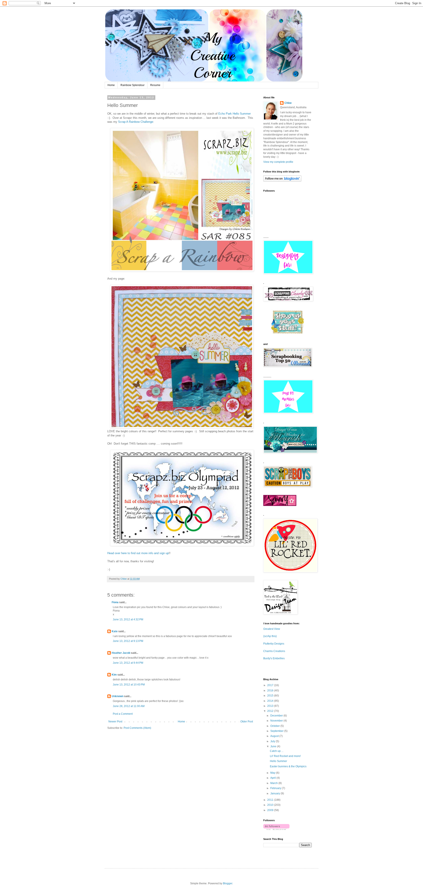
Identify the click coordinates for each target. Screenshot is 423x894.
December (277, 715)
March (274, 783)
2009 (270, 810)
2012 (270, 711)
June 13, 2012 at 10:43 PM (129, 684)
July (273, 741)
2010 (270, 804)
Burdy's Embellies (274, 658)
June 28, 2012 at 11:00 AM (129, 706)
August (274, 736)
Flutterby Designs (273, 643)
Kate (115, 631)
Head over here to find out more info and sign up (138, 553)
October (275, 725)
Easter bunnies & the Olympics (288, 766)
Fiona (115, 602)
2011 (270, 799)
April (273, 777)
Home (111, 85)
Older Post (246, 721)
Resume (155, 85)
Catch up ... (276, 751)
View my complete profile (278, 161)
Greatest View (271, 628)
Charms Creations (274, 651)
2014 (270, 700)
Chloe (288, 102)
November (277, 720)
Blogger (227, 883)
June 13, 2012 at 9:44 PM (128, 662)
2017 (270, 685)
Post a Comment (123, 713)
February (276, 788)
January (275, 793)
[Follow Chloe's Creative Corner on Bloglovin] (282, 180)
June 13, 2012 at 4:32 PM (128, 619)
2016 (270, 690)
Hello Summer (278, 761)
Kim (114, 674)
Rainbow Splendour (133, 85)
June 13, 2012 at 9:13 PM (128, 641)
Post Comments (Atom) (137, 727)
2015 (270, 695)
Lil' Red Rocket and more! (285, 756)
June (273, 746)
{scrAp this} (270, 636)
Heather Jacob (121, 652)
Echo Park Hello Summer (234, 113)
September (277, 731)
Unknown (117, 696)
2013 (270, 705)
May (273, 772)
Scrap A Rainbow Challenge (135, 121)
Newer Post (115, 721)
